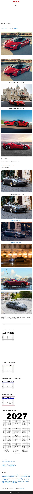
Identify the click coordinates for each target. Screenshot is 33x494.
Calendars (5, 479)
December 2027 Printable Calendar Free (8, 461)
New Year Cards (24, 481)
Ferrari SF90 (7, 159)
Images (16, 481)
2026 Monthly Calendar (21, 478)
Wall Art (10, 482)
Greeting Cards (25, 479)
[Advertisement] (16, 14)
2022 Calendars (9, 476)
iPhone (18, 481)
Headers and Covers (6, 481)
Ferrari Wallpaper (20, 159)
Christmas (11, 479)
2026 (14, 478)
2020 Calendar (5, 475)
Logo (20, 481)
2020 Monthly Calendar (12, 475)
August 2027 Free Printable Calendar (8, 466)
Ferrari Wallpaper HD (27, 159)
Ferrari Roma (19, 317)
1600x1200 (4, 317)
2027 (27, 478)
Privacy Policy (21, 488)
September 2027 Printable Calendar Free (9, 465)
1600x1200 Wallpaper (10, 317)
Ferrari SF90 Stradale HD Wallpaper (9, 28)
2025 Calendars (9, 478)
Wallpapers (18, 161)
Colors (20, 479)
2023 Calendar (24, 476)
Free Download (3, 161)
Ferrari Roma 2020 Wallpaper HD (16, 220)
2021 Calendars (20, 475)
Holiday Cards (12, 481)
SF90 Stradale (9, 161)
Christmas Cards (16, 479)
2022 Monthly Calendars (17, 476)
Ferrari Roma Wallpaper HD (7, 166)
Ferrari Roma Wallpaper (26, 317)
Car (2, 158)
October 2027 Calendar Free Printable (8, 464)
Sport (28, 481)
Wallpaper (5, 158)
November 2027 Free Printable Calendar (8, 462)
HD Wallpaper (17, 318)
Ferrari (3, 159)
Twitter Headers (5, 482)
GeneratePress (21, 492)
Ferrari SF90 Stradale (13, 159)
